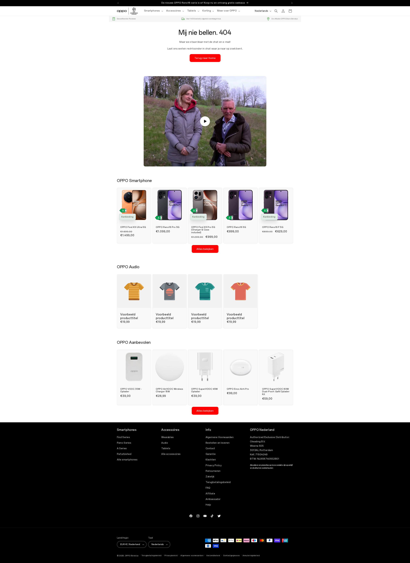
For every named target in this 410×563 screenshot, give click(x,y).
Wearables (167, 437)
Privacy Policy (213, 465)
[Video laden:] (205, 121)
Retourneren (213, 471)
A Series (122, 448)
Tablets (165, 448)
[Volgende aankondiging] (291, 3)
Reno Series (124, 443)
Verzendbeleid (213, 556)
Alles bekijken (205, 249)
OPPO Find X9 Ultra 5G (133, 227)
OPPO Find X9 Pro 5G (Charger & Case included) (203, 230)
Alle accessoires (171, 454)
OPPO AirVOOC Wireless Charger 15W (169, 390)
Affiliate (210, 493)
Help (208, 504)
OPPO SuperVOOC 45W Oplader (204, 390)
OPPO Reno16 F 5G (272, 227)
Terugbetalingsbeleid (218, 482)
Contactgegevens (231, 556)
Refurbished (124, 454)
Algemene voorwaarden (191, 556)
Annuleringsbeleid (251, 556)
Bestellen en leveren (218, 443)
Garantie (211, 454)
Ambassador (213, 499)
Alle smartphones (127, 459)
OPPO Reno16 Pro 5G (168, 227)
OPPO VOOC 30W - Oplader (131, 390)
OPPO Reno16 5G (236, 227)
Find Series (123, 437)
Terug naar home (205, 58)
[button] (153, 11)
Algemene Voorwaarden (220, 437)
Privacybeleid (170, 556)
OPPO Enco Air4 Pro (238, 389)
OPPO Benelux (132, 556)
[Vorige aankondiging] (118, 3)
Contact (210, 448)
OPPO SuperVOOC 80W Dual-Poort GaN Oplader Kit (275, 392)
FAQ (208, 488)
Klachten (211, 459)
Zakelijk (210, 476)
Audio (164, 443)
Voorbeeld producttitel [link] (129, 316)
